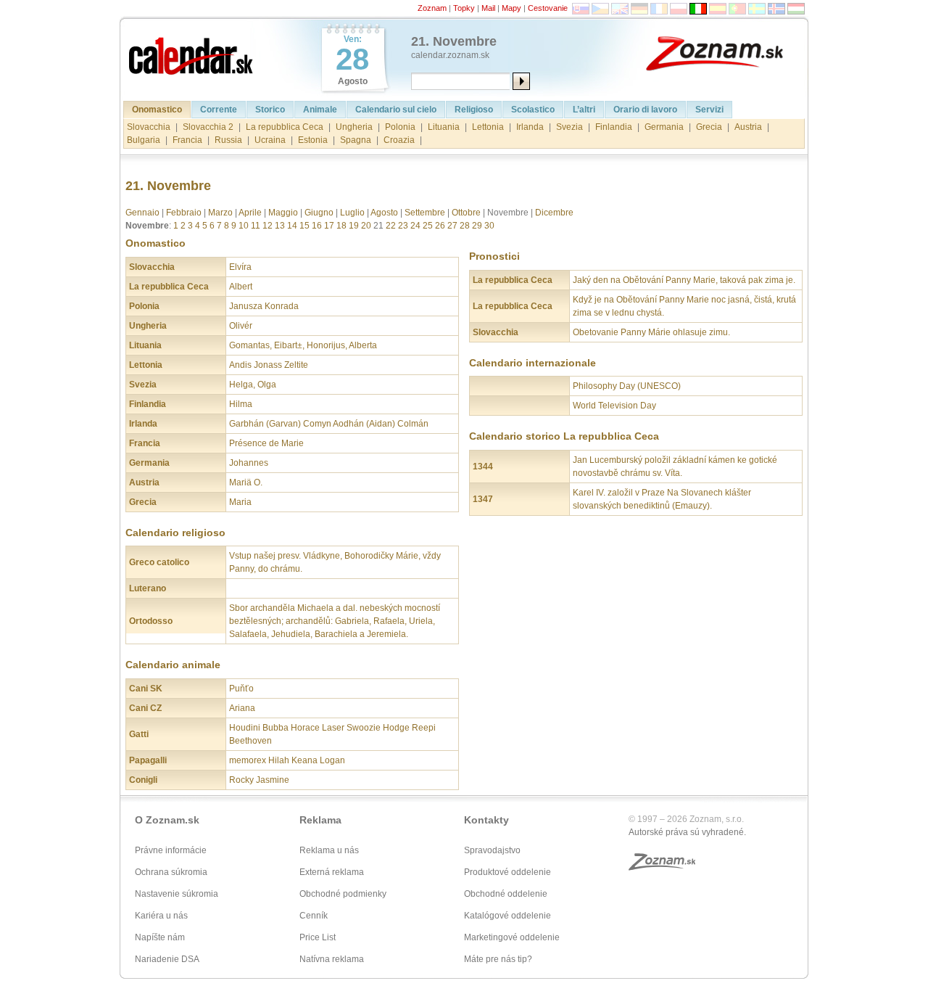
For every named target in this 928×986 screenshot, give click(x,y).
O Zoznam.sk (167, 820)
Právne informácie (171, 850)
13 (280, 226)
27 (452, 226)
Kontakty (486, 820)
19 (354, 226)
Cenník (313, 916)
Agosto (384, 213)
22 (391, 226)
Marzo (220, 213)
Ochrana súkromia (171, 872)
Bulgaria (143, 140)
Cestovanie (548, 8)
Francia (187, 140)
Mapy (511, 8)
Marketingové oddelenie (512, 937)
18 (341, 226)
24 (415, 226)
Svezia (569, 127)
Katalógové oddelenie (507, 916)
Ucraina (270, 140)
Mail (488, 8)
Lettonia (488, 127)
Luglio (352, 213)
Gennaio (142, 213)
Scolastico (533, 109)
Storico (270, 109)
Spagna (355, 140)
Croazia (399, 140)
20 (366, 226)
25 (428, 226)
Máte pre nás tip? (498, 959)
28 (465, 226)
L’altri (584, 109)
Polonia (400, 127)
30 (489, 226)
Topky (464, 8)
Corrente (218, 109)
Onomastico (157, 109)
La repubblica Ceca (284, 127)
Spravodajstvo (492, 850)
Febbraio (184, 213)
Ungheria (354, 127)
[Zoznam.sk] (725, 52)
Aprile (250, 213)
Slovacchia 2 (208, 127)
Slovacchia (148, 127)
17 (329, 226)
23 (403, 226)
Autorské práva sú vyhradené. (687, 832)
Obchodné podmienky (342, 894)
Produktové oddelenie (507, 872)
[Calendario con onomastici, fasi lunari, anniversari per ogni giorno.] (192, 52)
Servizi (709, 109)
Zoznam (432, 8)
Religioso (474, 109)
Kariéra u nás (161, 916)
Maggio (283, 213)
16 (317, 226)
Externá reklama (331, 872)
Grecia (709, 127)
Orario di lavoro (645, 109)
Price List (317, 937)
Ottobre (466, 213)
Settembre (425, 213)
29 (477, 226)
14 (292, 226)
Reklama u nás (329, 850)
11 (255, 226)
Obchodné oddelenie (505, 894)
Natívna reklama (331, 959)
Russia (228, 140)
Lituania (444, 127)
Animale (320, 109)
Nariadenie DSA (167, 959)
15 (304, 226)
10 (244, 226)
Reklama (320, 820)
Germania (664, 127)
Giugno (319, 213)
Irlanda (530, 127)
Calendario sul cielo (395, 109)
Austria (748, 127)
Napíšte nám (160, 937)
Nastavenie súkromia (176, 894)
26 (440, 226)
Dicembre (554, 213)
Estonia (313, 140)
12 (267, 226)
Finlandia (613, 127)
